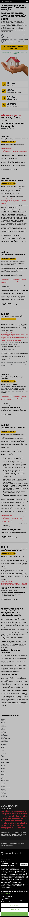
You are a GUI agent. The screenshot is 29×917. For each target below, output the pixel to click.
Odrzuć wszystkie (14, 905)
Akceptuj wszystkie (15, 914)
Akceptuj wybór (14, 909)
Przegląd (25, 864)
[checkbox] (6, 896)
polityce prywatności (6, 893)
